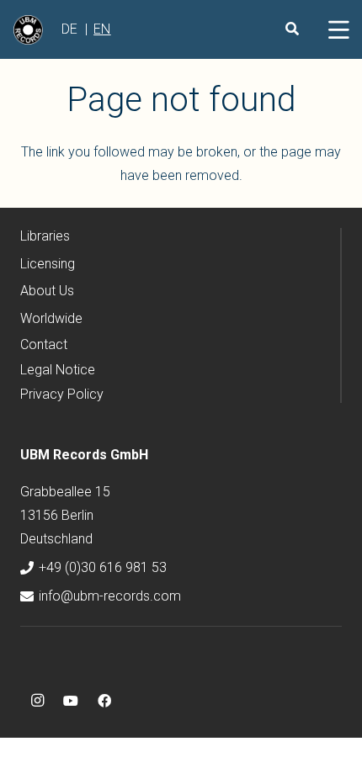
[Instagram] (37, 701)
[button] (338, 29)
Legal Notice (57, 370)
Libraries (45, 236)
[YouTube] (71, 701)
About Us (47, 291)
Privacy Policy (62, 394)
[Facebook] (104, 701)
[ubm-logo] (28, 30)
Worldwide (51, 318)
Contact (43, 344)
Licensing (47, 264)
